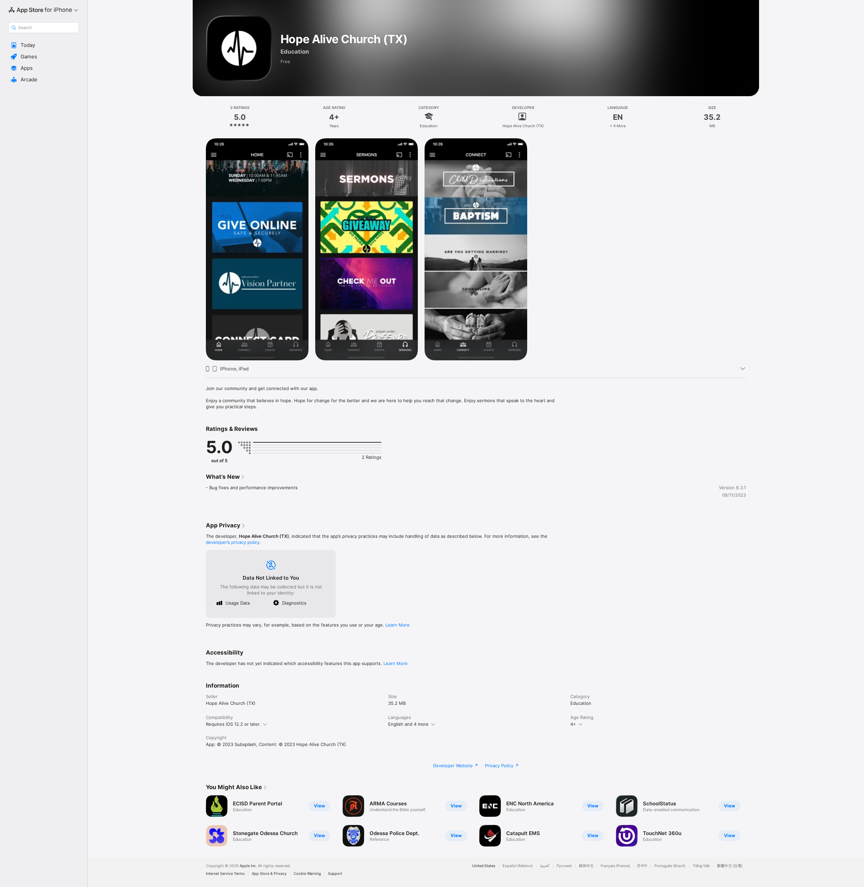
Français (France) (615, 866)
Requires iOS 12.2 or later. (233, 724)
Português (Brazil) (669, 866)
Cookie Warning (307, 874)
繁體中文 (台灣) (729, 866)
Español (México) (518, 866)
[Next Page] (752, 821)
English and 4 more (408, 724)
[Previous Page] (199, 821)
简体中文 (586, 866)
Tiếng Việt (701, 866)
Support (335, 874)
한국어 (642, 866)
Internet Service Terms (225, 874)
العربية (544, 866)
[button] (44, 45)
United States (483, 866)
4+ (573, 724)
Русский (564, 866)
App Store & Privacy (269, 874)
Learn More (397, 625)
